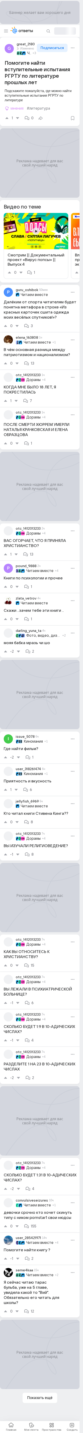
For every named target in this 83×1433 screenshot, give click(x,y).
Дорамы (33, 380)
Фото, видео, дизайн (43, 635)
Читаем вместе (29, 53)
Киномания (33, 741)
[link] (36, 246)
